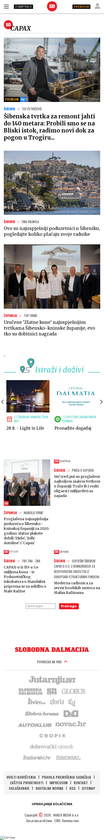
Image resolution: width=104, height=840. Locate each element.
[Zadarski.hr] (37, 757)
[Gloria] (56, 702)
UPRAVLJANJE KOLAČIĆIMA (52, 804)
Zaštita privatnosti (26, 782)
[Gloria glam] (72, 702)
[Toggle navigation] (6, 6)
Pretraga (68, 606)
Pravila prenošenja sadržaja (66, 777)
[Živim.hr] (37, 702)
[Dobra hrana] (42, 713)
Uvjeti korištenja (21, 777)
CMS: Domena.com (66, 820)
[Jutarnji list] (52, 680)
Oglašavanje (19, 788)
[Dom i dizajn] (71, 713)
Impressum (58, 782)
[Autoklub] (35, 724)
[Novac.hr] (70, 724)
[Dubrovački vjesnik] (52, 746)
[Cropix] (52, 735)
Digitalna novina (49, 788)
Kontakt (81, 782)
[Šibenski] (68, 757)
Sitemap (88, 788)
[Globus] (73, 691)
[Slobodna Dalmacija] (52, 6)
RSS (72, 788)
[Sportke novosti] (52, 691)
